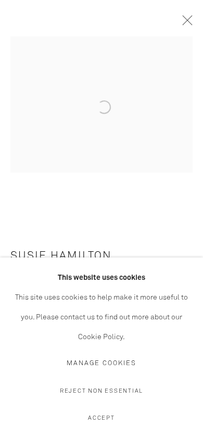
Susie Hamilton (61, 256)
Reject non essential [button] (101, 391)
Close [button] (185, 23)
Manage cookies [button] (101, 363)
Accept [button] (101, 418)
